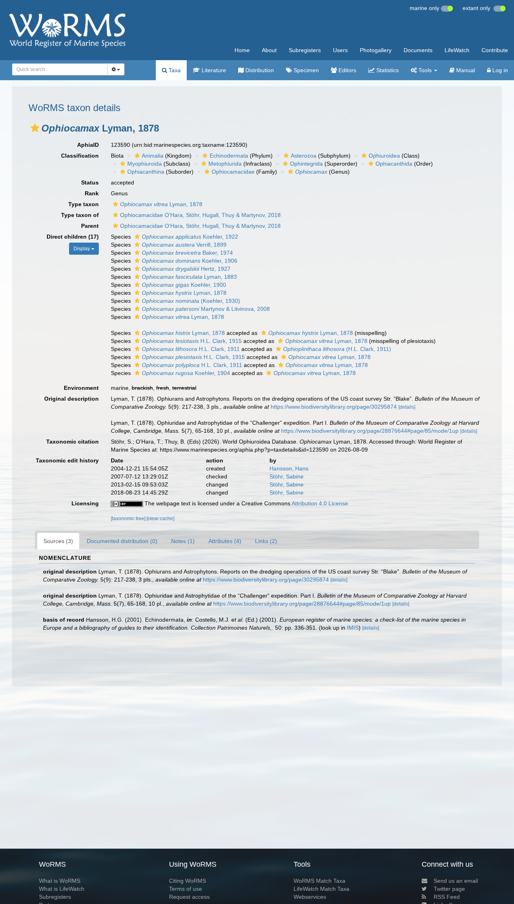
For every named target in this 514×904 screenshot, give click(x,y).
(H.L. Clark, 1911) (337, 349)
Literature (213, 70)
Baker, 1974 (187, 252)
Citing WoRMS (187, 881)
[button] (35, 128)
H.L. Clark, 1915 (192, 341)
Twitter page (449, 889)
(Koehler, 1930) (191, 301)
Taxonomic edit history (67, 460)
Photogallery (376, 50)
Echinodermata (229, 155)
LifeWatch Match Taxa (321, 889)
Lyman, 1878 (161, 204)
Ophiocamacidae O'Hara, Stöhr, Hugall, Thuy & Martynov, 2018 (200, 215)
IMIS (353, 627)
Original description (71, 398)
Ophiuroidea (384, 155)
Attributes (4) (224, 541)
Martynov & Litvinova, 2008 (206, 309)
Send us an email (456, 881)
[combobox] (60, 69)
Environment (81, 388)
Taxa (174, 70)
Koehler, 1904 (186, 373)
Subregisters (305, 50)
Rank (92, 193)
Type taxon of (80, 215)
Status (90, 182)
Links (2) (266, 541)
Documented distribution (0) (122, 541)
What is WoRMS (59, 881)
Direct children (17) (73, 236)
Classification (80, 155)
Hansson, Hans (288, 468)
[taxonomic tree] (129, 518)
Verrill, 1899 (184, 244)
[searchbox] (57, 69)
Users (340, 50)
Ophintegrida (306, 163)
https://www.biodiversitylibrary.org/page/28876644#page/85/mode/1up (370, 431)
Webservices (310, 897)
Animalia (152, 155)
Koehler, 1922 (190, 236)
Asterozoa (303, 155)
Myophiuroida (144, 163)
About (269, 50)
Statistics (387, 70)
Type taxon (83, 204)
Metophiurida (225, 163)
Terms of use (185, 889)
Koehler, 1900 (184, 285)
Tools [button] (425, 70)
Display (82, 248)
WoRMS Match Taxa (319, 881)
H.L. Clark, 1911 (191, 349)
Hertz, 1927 (186, 269)
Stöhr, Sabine (286, 476)
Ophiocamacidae (233, 171)
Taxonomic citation (72, 441)
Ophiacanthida (393, 163)
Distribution (259, 70)
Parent (90, 226)
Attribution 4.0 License (320, 503)
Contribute (494, 50)
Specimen (305, 70)
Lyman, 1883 (189, 277)
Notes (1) (183, 541)
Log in (499, 70)
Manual (465, 70)
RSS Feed (447, 897)
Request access (189, 897)
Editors (346, 70)
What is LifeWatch (61, 889)
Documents (418, 50)
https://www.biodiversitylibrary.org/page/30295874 (334, 406)
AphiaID (88, 145)
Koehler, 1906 (189, 260)
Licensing (85, 503)
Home (242, 50)
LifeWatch (457, 50)
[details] (406, 407)
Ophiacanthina (145, 171)
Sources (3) (58, 541)
